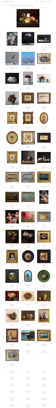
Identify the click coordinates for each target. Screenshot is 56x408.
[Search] (52, 1)
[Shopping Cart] (53, 1)
